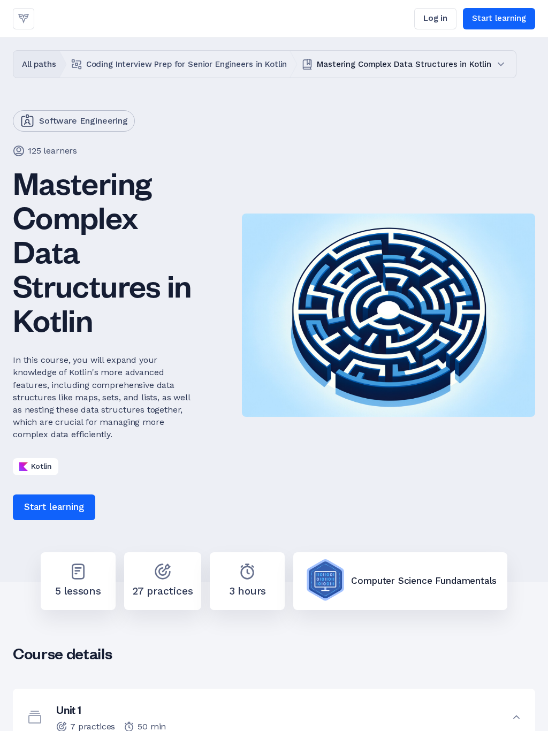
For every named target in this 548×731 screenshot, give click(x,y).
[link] (23, 18)
